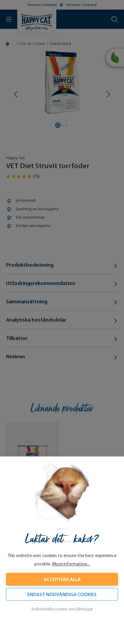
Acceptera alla (62, 579)
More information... (71, 564)
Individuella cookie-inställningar (62, 609)
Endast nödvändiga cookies (62, 594)
